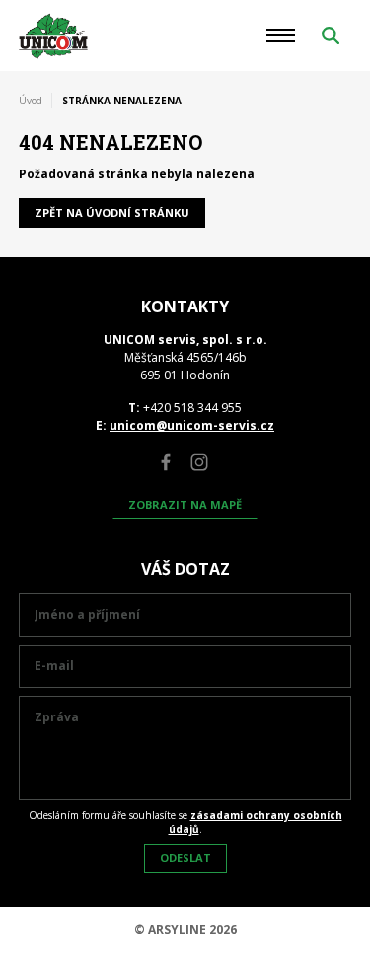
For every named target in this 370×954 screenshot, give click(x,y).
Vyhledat (330, 35)
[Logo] (53, 36)
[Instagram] (199, 462)
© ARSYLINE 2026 (185, 929)
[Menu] (280, 35)
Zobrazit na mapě (185, 504)
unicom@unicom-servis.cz (192, 425)
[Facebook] (166, 462)
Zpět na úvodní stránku (112, 212)
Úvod (30, 100)
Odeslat (185, 858)
